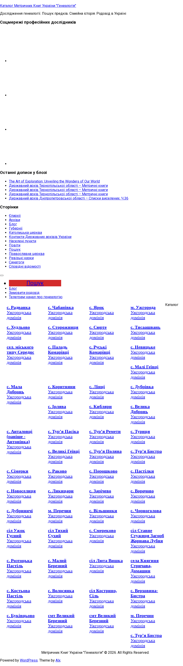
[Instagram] (42, 95)
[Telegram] (42, 61)
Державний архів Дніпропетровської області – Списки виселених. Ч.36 (68, 198)
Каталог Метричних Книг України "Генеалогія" (38, 6)
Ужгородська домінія (19, 312)
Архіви (14, 220)
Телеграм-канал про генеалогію (35, 297)
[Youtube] (42, 164)
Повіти (14, 245)
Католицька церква (25, 232)
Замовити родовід (24, 293)
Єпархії (15, 216)
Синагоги (16, 262)
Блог (13, 224)
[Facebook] (42, 129)
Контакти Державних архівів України (40, 237)
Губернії (16, 228)
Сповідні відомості (25, 266)
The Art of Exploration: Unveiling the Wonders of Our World (54, 181)
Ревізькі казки (21, 258)
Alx (58, 660)
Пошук (15, 249)
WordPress (29, 660)
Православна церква (26, 254)
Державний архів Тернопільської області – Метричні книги (58, 185)
